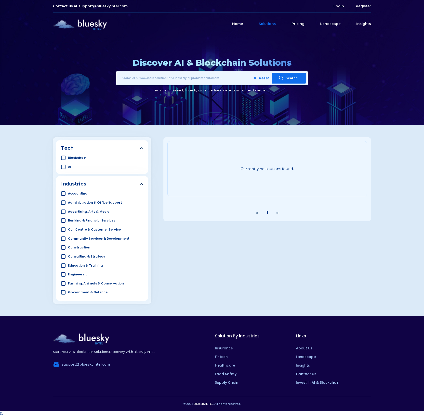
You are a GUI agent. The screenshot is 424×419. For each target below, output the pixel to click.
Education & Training (85, 265)
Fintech (221, 356)
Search (292, 78)
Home (237, 24)
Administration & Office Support (95, 202)
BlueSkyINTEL (203, 404)
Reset (264, 78)
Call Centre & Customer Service (94, 229)
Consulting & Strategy (86, 256)
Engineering (78, 274)
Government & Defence (87, 292)
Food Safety (226, 373)
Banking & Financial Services (91, 220)
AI (69, 167)
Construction (79, 247)
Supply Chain (226, 382)
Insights (363, 24)
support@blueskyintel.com (103, 6)
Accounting (77, 193)
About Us (304, 348)
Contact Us (306, 373)
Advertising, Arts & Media (88, 211)
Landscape (330, 24)
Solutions (267, 24)
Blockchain (77, 158)
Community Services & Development (98, 238)
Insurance (224, 348)
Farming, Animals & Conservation (96, 283)
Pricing (298, 24)
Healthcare (225, 365)
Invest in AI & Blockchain (317, 382)
